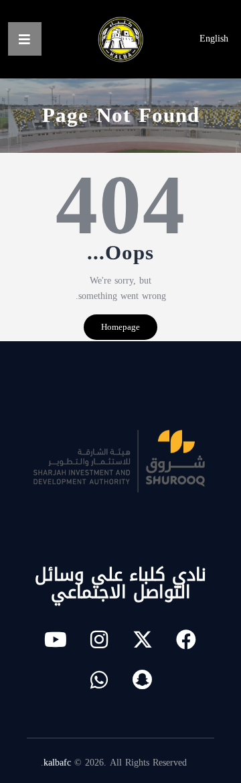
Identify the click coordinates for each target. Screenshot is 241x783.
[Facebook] (186, 639)
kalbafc (57, 763)
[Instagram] (99, 639)
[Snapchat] (143, 680)
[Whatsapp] (99, 680)
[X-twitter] (143, 639)
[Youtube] (55, 639)
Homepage (120, 326)
